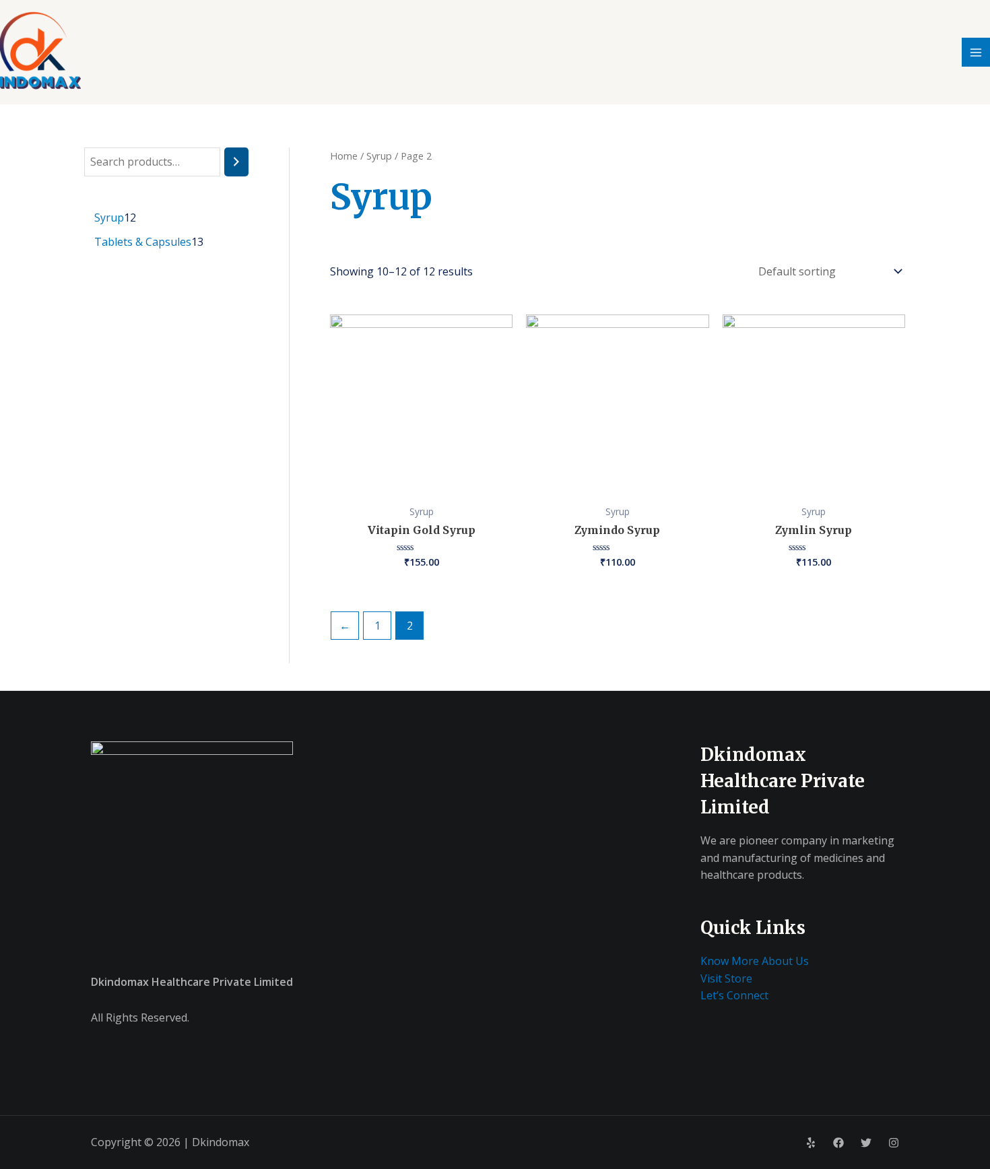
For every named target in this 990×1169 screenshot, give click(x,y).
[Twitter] (866, 1142)
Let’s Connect (734, 995)
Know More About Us (754, 961)
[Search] (236, 161)
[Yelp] (810, 1142)
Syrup (379, 155)
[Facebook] (838, 1142)
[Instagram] (893, 1142)
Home (344, 155)
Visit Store (726, 978)
